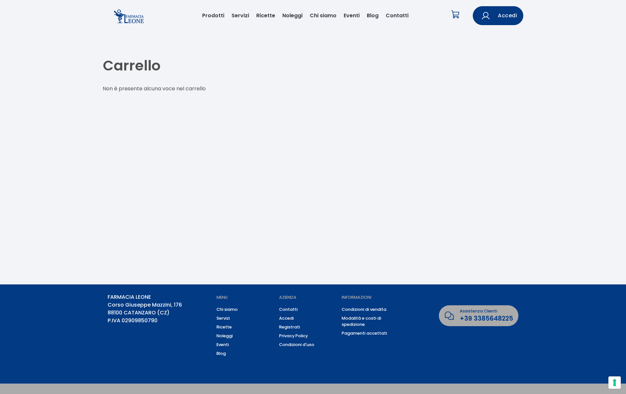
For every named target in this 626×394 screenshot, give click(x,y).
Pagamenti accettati (364, 333)
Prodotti (213, 15)
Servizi (240, 15)
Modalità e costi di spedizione (361, 321)
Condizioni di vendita (364, 309)
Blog (373, 15)
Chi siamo (323, 15)
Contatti (397, 15)
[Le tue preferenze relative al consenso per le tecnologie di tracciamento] (614, 382)
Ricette (265, 15)
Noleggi (292, 15)
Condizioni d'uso (296, 344)
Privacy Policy (293, 336)
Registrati (289, 327)
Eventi (352, 15)
